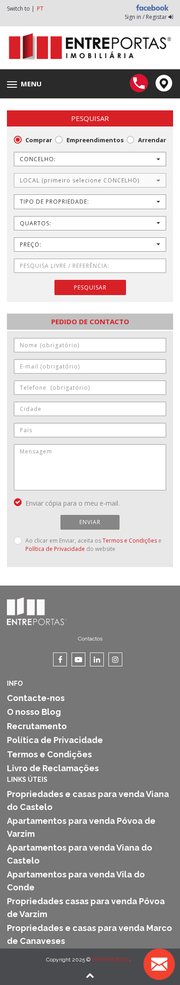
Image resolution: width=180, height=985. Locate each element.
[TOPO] (90, 976)
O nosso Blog (34, 712)
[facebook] (60, 659)
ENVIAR (90, 522)
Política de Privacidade (55, 549)
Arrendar (152, 140)
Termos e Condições (129, 540)
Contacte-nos (36, 698)
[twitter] (78, 659)
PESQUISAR (90, 287)
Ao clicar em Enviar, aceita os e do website (93, 545)
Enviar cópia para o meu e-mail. (72, 503)
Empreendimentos (95, 140)
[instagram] (115, 659)
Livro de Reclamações (53, 768)
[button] (90, 159)
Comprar (38, 140)
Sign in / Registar (146, 17)
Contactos (90, 638)
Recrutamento (37, 726)
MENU (27, 84)
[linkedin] (97, 659)
